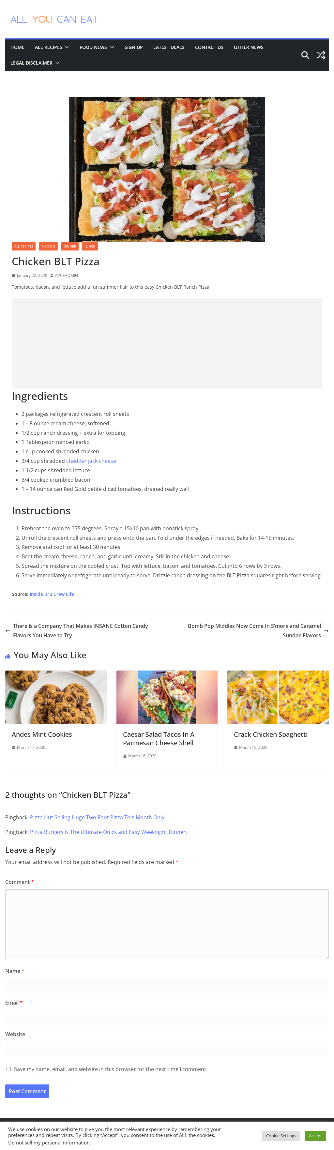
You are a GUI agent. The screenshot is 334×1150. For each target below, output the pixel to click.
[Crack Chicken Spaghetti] (278, 675)
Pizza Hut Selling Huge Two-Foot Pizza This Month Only (97, 817)
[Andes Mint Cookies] (56, 675)
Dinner (70, 246)
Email (14, 1002)
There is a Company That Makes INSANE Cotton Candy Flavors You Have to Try (80, 630)
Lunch (89, 246)
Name (14, 971)
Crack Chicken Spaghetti (271, 734)
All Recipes (48, 47)
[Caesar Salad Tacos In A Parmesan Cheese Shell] (167, 675)
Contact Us (209, 47)
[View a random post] (321, 55)
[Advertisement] (167, 343)
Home (17, 47)
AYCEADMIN (66, 275)
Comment (19, 881)
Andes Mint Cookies (42, 734)
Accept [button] (315, 1136)
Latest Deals (169, 47)
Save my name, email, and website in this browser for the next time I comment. (110, 1069)
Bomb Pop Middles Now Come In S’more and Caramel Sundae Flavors (254, 630)
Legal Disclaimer (31, 63)
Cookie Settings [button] (281, 1136)
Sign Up (134, 47)
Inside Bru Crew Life (51, 594)
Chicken (48, 246)
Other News (249, 47)
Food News (93, 47)
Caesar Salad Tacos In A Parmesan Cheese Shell (158, 738)
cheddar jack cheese (91, 460)
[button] (65, 47)
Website (15, 1034)
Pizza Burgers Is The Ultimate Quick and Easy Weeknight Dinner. (108, 832)
